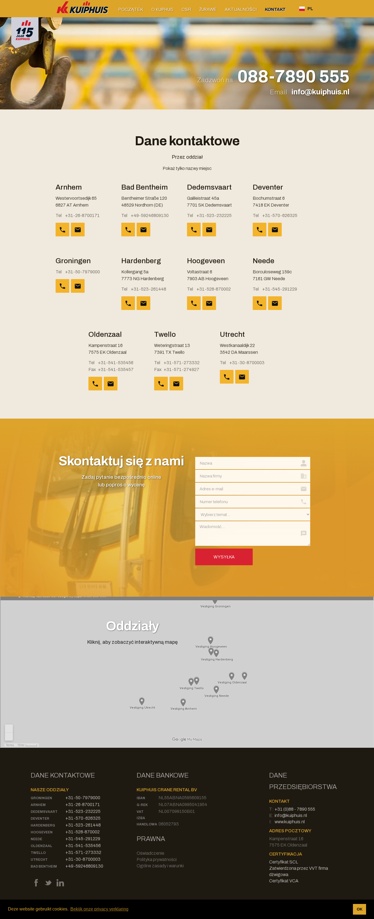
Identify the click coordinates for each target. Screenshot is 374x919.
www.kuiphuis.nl (290, 821)
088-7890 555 (293, 77)
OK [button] (360, 909)
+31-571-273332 (182, 362)
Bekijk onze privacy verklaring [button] (99, 909)
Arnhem (38, 805)
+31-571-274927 (181, 369)
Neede (36, 839)
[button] (162, 9)
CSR (186, 9)
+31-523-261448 (148, 289)
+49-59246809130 (150, 215)
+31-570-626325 (279, 215)
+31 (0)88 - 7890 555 (295, 809)
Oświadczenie (150, 853)
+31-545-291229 (279, 289)
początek (130, 9)
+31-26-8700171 (82, 215)
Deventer (40, 819)
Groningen (41, 798)
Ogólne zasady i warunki (160, 865)
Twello (38, 853)
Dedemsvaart (44, 812)
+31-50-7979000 (82, 271)
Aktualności (241, 9)
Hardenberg (43, 825)
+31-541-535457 (116, 369)
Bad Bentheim (44, 866)
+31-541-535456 (115, 362)
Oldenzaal (41, 846)
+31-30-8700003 (246, 362)
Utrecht (39, 860)
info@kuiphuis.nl (320, 92)
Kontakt (275, 9)
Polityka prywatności (157, 859)
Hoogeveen (42, 832)
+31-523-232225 (214, 215)
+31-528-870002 (214, 289)
